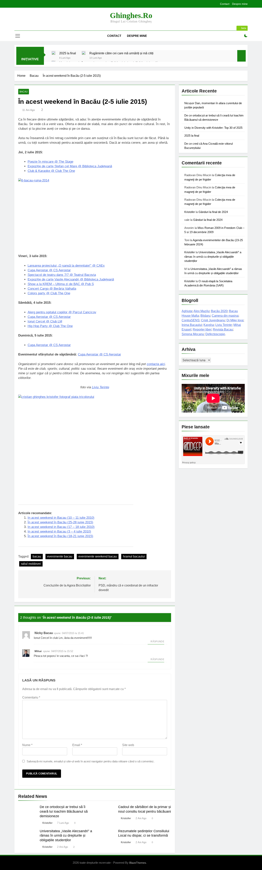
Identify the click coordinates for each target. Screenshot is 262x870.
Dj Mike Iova (235, 320)
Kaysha (209, 325)
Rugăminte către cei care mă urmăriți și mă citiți (121, 53)
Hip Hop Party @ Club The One (50, 326)
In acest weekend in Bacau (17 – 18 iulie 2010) (61, 527)
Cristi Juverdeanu (213, 320)
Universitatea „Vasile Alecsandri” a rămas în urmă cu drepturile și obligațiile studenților (66, 835)
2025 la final (67, 53)
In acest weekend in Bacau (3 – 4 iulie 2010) (59, 531)
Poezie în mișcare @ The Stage (50, 161)
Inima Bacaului (192, 325)
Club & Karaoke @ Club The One (51, 171)
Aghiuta (187, 311)
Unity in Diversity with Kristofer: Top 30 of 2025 (213, 127)
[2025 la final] (53, 53)
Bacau (24, 91)
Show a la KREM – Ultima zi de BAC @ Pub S (61, 284)
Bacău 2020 (219, 311)
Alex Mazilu (201, 311)
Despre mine (240, 3)
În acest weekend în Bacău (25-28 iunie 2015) (60, 522)
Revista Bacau (223, 329)
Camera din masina (225, 315)
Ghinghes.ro (131, 15)
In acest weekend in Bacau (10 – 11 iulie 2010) (61, 518)
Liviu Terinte (100, 387)
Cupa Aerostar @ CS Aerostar (49, 270)
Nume (27, 745)
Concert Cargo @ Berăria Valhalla (52, 288)
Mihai (38, 651)
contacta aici (156, 364)
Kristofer (47, 822)
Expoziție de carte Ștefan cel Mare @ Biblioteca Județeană (70, 166)
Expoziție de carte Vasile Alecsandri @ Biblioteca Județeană (71, 279)
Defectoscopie (215, 334)
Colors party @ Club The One (49, 293)
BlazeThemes (137, 862)
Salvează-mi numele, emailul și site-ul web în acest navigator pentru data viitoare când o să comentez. (90, 761)
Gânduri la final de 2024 (213, 212)
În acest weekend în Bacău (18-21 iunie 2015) (60, 536)
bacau (37, 556)
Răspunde (157, 641)
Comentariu (31, 697)
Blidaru (205, 315)
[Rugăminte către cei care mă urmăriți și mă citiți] (84, 53)
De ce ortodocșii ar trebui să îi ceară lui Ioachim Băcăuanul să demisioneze (64, 811)
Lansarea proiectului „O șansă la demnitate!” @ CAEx (66, 265)
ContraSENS (190, 320)
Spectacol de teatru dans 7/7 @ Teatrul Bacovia (62, 275)
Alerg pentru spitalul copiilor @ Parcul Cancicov (62, 312)
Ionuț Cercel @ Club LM (45, 321)
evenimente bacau (59, 556)
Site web (128, 745)
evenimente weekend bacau (97, 556)
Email (77, 745)
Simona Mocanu (193, 334)
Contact (224, 3)
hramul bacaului (134, 556)
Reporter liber (202, 329)
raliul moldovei (31, 563)
